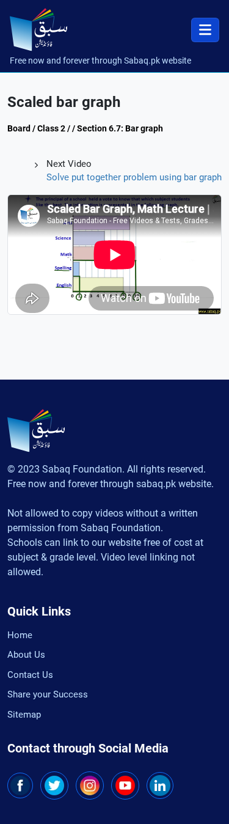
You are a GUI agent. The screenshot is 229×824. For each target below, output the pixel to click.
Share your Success (47, 694)
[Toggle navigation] (205, 30)
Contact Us (30, 674)
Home (19, 635)
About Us (26, 654)
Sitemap (24, 714)
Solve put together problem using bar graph (134, 177)
